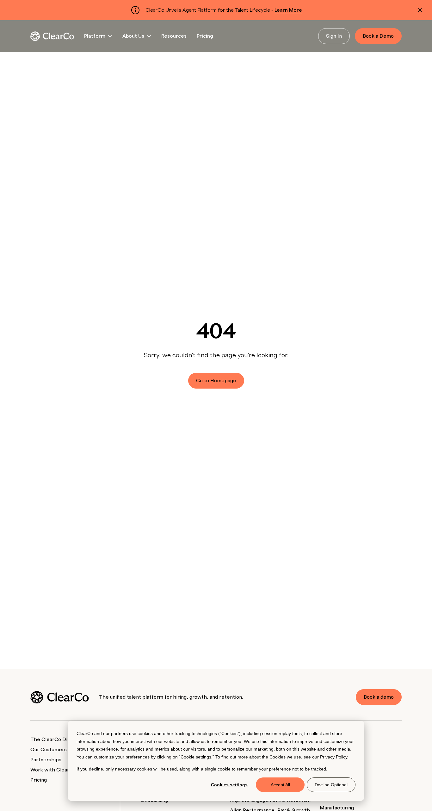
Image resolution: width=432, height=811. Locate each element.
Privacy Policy (333, 756)
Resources (174, 36)
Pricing (205, 36)
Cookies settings (229, 784)
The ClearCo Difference (59, 739)
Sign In (334, 36)
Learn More (288, 10)
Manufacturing (337, 807)
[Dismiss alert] (420, 10)
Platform (94, 36)
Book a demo (379, 697)
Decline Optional (331, 784)
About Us (133, 36)
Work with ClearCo (53, 769)
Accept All (280, 784)
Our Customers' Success (59, 749)
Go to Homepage (216, 380)
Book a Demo (378, 36)
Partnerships (45, 759)
